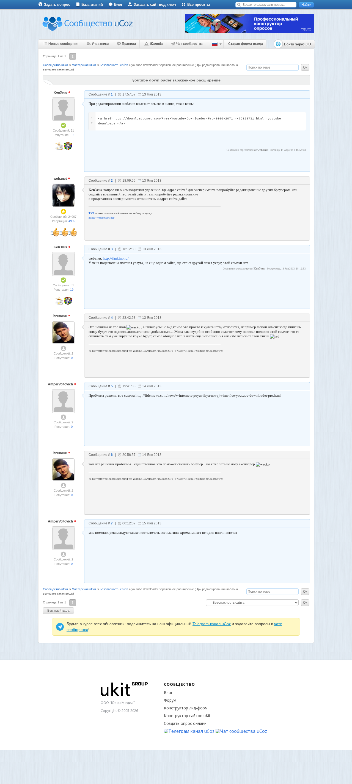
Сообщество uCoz (55, 65)
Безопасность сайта (114, 65)
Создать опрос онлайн (185, 723)
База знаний (92, 4)
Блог (118, 4)
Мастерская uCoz (84, 65)
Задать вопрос (57, 4)
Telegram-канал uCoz (212, 624)
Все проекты (198, 4)
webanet (61, 179)
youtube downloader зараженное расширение (162, 65)
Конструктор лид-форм (186, 707)
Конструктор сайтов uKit (187, 715)
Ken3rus (61, 92)
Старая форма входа (245, 44)
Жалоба (156, 44)
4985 (71, 221)
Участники (100, 44)
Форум (170, 700)
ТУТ (91, 213)
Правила (129, 44)
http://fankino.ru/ (116, 258)
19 (71, 135)
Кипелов (60, 316)
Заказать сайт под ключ (155, 4)
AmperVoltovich (61, 384)
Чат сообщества (189, 44)
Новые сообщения (63, 44)
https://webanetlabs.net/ (102, 217)
